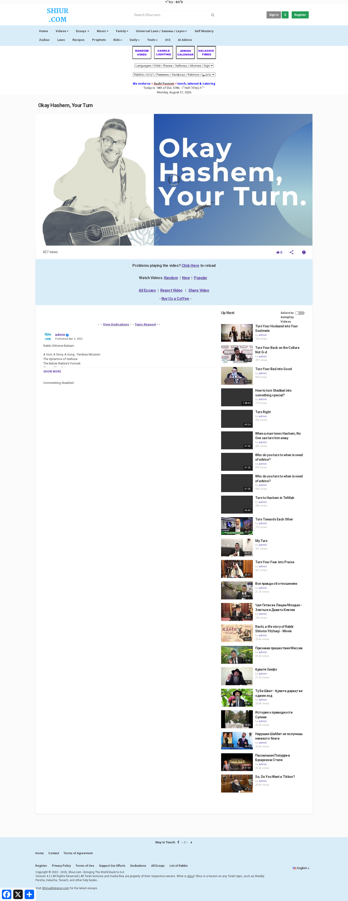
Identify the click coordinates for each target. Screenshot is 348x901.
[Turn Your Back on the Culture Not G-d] (237, 355)
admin (60, 335)
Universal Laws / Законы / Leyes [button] (160, 31)
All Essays (147, 290)
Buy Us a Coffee (175, 298)
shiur (190, 876)
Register (300, 15)
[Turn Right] (237, 419)
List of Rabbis (179, 865)
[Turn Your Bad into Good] (237, 376)
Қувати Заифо (266, 669)
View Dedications (116, 324)
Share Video (198, 290)
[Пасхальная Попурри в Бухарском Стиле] (237, 762)
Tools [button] (151, 40)
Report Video (171, 290)
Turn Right (263, 412)
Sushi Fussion (164, 83)
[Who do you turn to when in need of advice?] (237, 462)
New (186, 278)
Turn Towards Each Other (274, 519)
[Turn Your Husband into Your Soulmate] (237, 333)
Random (171, 278)
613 (167, 40)
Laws (61, 40)
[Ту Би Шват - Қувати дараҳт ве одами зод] (237, 698)
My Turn (261, 541)
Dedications (138, 865)
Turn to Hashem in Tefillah (274, 498)
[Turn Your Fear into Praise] (237, 569)
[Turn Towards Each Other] (237, 526)
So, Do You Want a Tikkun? (275, 777)
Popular (200, 278)
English (302, 868)
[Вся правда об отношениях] (237, 590)
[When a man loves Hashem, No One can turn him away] (237, 440)
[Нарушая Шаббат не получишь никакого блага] (237, 741)
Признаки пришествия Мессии (279, 648)
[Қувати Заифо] (237, 676)
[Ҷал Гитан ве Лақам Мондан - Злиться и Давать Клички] (237, 612)
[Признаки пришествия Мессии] (237, 655)
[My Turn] (237, 548)
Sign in (273, 15)
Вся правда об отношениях (276, 583)
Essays (81, 31)
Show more (52, 371)
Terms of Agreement (78, 853)
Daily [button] (133, 40)
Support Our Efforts (112, 865)
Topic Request (145, 324)
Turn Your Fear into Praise (274, 562)
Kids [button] (116, 40)
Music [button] (101, 31)
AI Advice (185, 40)
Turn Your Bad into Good (273, 369)
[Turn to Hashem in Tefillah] (237, 505)
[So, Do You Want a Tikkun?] (237, 784)
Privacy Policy (61, 865)
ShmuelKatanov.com (55, 888)
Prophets (99, 40)
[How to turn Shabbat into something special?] (237, 397)
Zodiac (44, 40)
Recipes (78, 40)
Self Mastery (204, 31)
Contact (53, 853)
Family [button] (121, 31)
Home (43, 31)
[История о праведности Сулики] (237, 719)
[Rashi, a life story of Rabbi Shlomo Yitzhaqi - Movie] (237, 633)
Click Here (190, 265)
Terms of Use (85, 865)
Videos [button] (61, 31)
